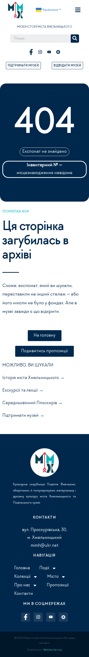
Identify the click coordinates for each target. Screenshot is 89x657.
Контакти (23, 594)
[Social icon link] (31, 51)
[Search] (75, 38)
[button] (49, 10)
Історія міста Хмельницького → (33, 378)
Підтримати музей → (23, 415)
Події (44, 568)
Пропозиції (58, 585)
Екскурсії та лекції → (22, 390)
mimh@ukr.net (44, 545)
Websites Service (52, 650)
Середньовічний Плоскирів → (32, 403)
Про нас (22, 585)
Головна (22, 568)
